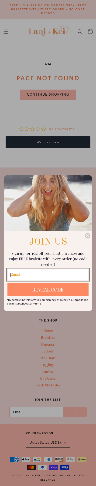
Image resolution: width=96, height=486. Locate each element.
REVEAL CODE (48, 289)
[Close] (87, 235)
